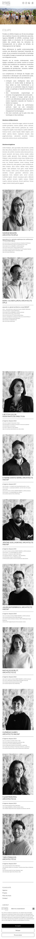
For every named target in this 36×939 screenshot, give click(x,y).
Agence (5, 890)
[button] (33, 909)
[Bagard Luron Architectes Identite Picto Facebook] (26, 3)
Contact (5, 898)
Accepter (18, 926)
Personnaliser (18, 935)
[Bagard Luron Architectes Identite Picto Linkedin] (29, 3)
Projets (5, 893)
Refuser (18, 930)
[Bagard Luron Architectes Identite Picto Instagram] (23, 3)
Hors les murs (7, 895)
